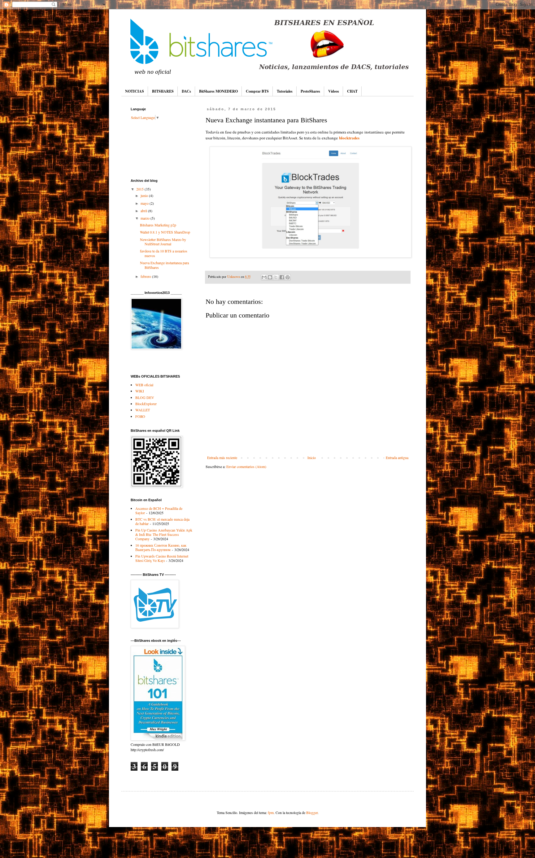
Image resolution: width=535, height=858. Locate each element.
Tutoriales (285, 91)
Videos (333, 91)
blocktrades (349, 138)
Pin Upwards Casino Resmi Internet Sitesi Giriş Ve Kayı (161, 558)
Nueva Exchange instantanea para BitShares (164, 264)
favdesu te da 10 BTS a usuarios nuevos (163, 253)
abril (144, 210)
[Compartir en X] (276, 277)
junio (145, 195)
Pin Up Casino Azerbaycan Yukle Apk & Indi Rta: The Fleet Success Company (163, 534)
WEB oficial (144, 384)
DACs (186, 91)
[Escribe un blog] (270, 277)
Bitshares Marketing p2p (158, 224)
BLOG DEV (144, 397)
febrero (146, 276)
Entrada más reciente (222, 457)
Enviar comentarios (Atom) (246, 466)
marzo (145, 218)
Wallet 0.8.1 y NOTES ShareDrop (165, 232)
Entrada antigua (397, 457)
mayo (145, 203)
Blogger (312, 812)
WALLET (142, 409)
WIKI (139, 390)
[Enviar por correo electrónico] (264, 277)
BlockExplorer (146, 403)
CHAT (352, 91)
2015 (140, 188)
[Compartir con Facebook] (282, 277)
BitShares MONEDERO (218, 91)
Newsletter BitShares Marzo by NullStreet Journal (163, 241)
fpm (271, 812)
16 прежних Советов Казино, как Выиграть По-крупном (160, 547)
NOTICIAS (134, 91)
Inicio (311, 457)
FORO (140, 416)
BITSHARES (163, 91)
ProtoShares (310, 91)
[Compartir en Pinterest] (288, 277)
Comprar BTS (257, 91)
